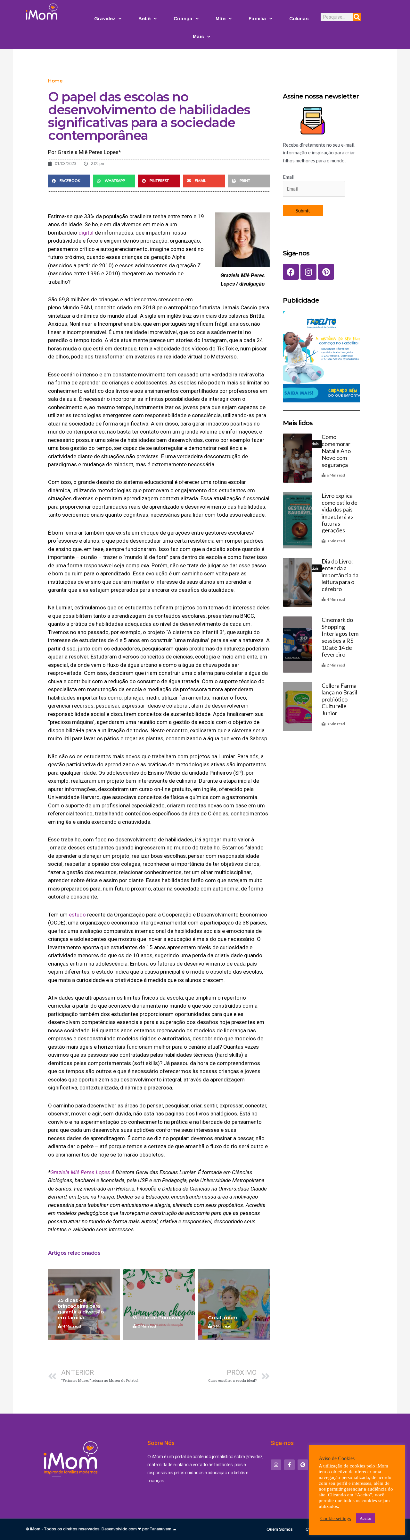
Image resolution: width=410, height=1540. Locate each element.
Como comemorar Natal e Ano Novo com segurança (336, 450)
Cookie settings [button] (335, 1518)
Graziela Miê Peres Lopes (80, 1172)
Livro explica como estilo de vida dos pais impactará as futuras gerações (339, 513)
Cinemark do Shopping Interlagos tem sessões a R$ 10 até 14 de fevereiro (340, 637)
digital (86, 232)
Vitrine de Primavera (158, 1317)
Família (257, 18)
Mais (198, 36)
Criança (183, 18)
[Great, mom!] (234, 1304)
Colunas (299, 18)
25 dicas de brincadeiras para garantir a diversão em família (81, 1309)
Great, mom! (223, 1317)
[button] (69, 181)
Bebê (144, 18)
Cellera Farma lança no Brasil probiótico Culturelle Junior (339, 699)
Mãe (221, 18)
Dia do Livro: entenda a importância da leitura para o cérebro (340, 575)
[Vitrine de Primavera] (159, 1304)
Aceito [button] (365, 1518)
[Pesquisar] (357, 17)
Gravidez (104, 18)
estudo (77, 914)
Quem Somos (279, 1529)
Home (55, 81)
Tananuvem (160, 1529)
